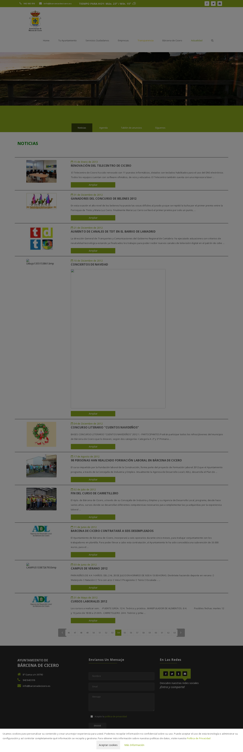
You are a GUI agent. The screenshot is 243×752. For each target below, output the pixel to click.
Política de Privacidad (199, 738)
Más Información (134, 745)
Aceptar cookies (108, 745)
